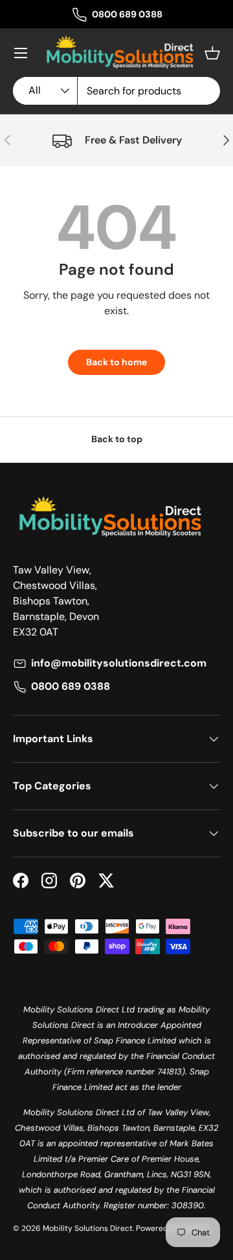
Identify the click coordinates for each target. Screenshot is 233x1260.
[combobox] (116, 91)
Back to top (116, 439)
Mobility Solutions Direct (88, 1228)
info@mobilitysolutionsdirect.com (118, 663)
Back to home (116, 362)
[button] (212, 53)
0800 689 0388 (127, 14)
